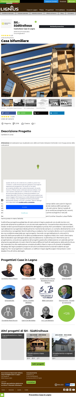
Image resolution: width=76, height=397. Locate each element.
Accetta (24, 207)
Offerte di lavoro (51, 13)
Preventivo (10, 1)
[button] (8, 113)
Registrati (63, 1)
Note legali (11, 389)
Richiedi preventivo (57, 26)
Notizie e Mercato (8, 13)
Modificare (24, 213)
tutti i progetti (38, 364)
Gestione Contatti (51, 1)
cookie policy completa (26, 202)
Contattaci (31, 382)
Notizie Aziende (23, 13)
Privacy (3, 389)
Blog (62, 13)
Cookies (19, 389)
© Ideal (26, 389)
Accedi (72, 1)
